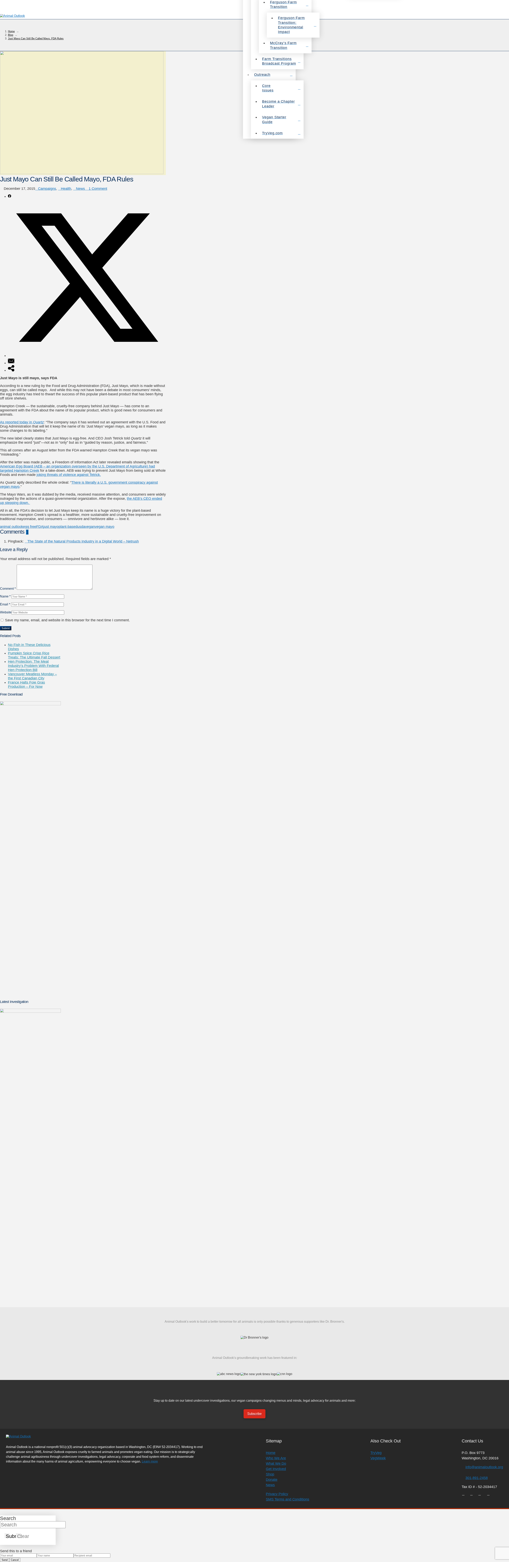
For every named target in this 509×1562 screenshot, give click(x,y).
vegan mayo (104, 527)
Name (5, 596)
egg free (29, 527)
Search (8, 1518)
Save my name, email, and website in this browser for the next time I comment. (67, 620)
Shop (270, 1474)
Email (5, 604)
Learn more (150, 1461)
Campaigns (47, 189)
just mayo (51, 527)
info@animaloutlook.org (484, 1467)
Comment (8, 588)
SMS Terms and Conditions (287, 1499)
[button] (503, 16)
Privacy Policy (277, 1494)
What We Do (276, 1464)
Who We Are (276, 1458)
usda (81, 527)
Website (6, 612)
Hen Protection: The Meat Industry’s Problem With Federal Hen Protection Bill (33, 666)
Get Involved (276, 1469)
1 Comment (97, 189)
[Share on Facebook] (9, 196)
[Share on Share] (11, 370)
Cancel (15, 1559)
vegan (90, 527)
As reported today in (22, 422)
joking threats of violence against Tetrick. (69, 475)
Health (66, 189)
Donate (271, 1480)
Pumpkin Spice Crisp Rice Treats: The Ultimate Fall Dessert (34, 655)
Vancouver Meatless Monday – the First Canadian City (32, 676)
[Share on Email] (11, 363)
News (80, 189)
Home (270, 1453)
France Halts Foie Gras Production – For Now (26, 684)
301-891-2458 (476, 1478)
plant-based (68, 527)
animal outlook (11, 527)
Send (5, 1559)
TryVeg (376, 1453)
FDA (39, 527)
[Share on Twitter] (87, 356)
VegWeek (378, 1458)
